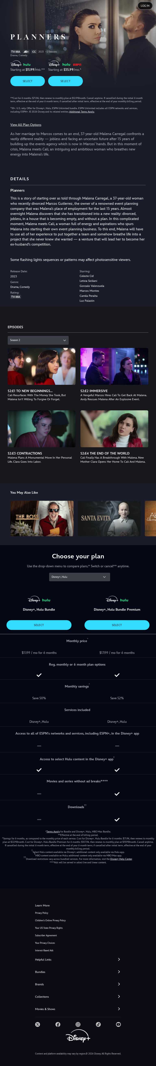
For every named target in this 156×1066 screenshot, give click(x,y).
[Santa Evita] (109, 518)
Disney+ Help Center (121, 859)
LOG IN (145, 5)
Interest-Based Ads (44, 950)
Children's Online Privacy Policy (50, 920)
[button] (78, 959)
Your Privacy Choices (45, 943)
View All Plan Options (25, 125)
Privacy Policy (41, 913)
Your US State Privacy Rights (49, 928)
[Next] (149, 517)
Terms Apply (53, 831)
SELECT (28, 81)
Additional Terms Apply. (81, 111)
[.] (37, 1024)
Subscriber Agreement (46, 935)
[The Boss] (42, 518)
